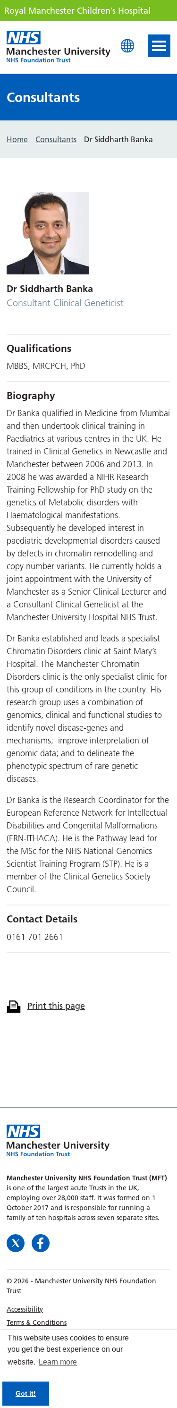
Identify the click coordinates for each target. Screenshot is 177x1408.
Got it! (26, 1393)
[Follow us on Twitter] (17, 1242)
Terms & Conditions (37, 1322)
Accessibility (25, 1309)
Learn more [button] (58, 1362)
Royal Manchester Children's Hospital (58, 47)
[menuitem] (88, 1309)
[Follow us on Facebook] (41, 1242)
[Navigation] (159, 45)
